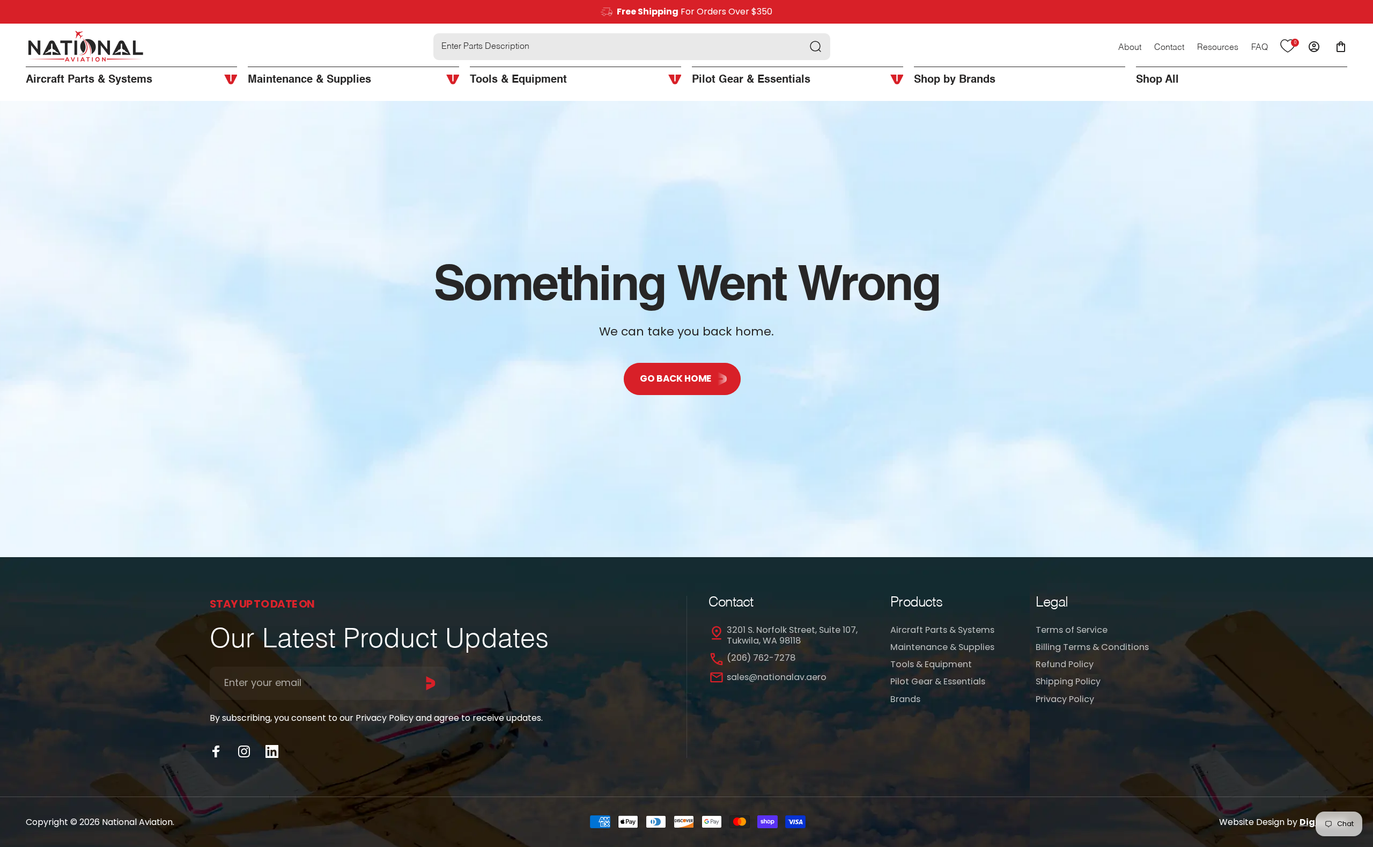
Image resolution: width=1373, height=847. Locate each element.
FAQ (1259, 47)
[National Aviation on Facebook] (216, 751)
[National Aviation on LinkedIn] (271, 751)
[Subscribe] (430, 683)
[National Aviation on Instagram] (244, 751)
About (1129, 47)
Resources (1217, 47)
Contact (1169, 47)
